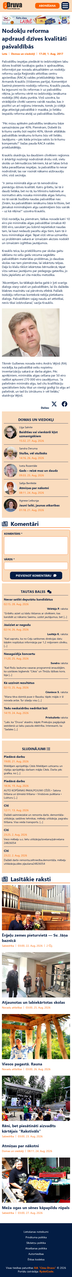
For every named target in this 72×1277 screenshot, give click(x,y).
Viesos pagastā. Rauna (22, 1063)
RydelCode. (46, 1271)
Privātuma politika (36, 1237)
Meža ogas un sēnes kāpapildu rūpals (36, 1207)
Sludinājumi (34, 748)
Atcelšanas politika (36, 1248)
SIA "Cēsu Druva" (45, 1268)
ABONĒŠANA (47, 5)
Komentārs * (13, 533)
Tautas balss (33, 591)
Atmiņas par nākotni (20, 1145)
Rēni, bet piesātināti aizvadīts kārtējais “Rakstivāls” (29, 1128)
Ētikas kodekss (36, 1259)
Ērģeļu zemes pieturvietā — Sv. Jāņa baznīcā (35, 937)
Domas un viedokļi (23, 54)
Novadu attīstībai (12, 1007)
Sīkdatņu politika (36, 1243)
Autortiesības (36, 1254)
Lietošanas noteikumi (36, 1231)
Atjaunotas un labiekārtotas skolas (33, 1002)
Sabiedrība (8, 945)
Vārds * (9, 559)
